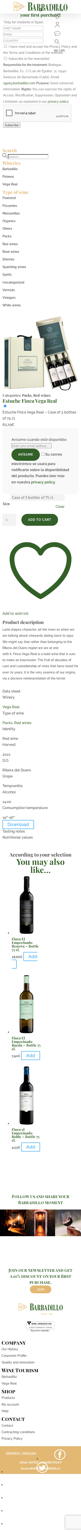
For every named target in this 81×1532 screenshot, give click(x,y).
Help (5, 1411)
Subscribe (12, 125)
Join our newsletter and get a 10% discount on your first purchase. (40, 1276)
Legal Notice (28, 1462)
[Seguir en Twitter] (42, 1472)
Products (8, 1398)
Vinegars (9, 297)
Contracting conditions (18, 1432)
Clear (60, 506)
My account (10, 1404)
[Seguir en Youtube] (42, 1498)
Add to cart (39, 519)
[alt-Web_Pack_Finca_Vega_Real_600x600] (40, 389)
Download (18, 824)
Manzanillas (11, 213)
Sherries (8, 259)
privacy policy (58, 101)
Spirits (7, 274)
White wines (11, 305)
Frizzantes (9, 206)
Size (6, 504)
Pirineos (8, 176)
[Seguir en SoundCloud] (42, 1511)
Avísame (25, 454)
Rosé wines (10, 251)
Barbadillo (10, 169)
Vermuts (8, 290)
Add (32, 956)
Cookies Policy (51, 1462)
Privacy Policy (12, 1438)
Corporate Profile (14, 1355)
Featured (9, 198)
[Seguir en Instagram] (42, 1485)
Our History (10, 1349)
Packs (6, 236)
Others (7, 228)
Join (41, 1289)
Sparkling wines (14, 267)
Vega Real (10, 184)
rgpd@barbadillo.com (19, 83)
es (56, 50)
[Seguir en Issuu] (42, 1524)
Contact (7, 1425)
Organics (9, 221)
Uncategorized (13, 282)
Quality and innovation (18, 1362)
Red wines (10, 244)
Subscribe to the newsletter (30, 59)
